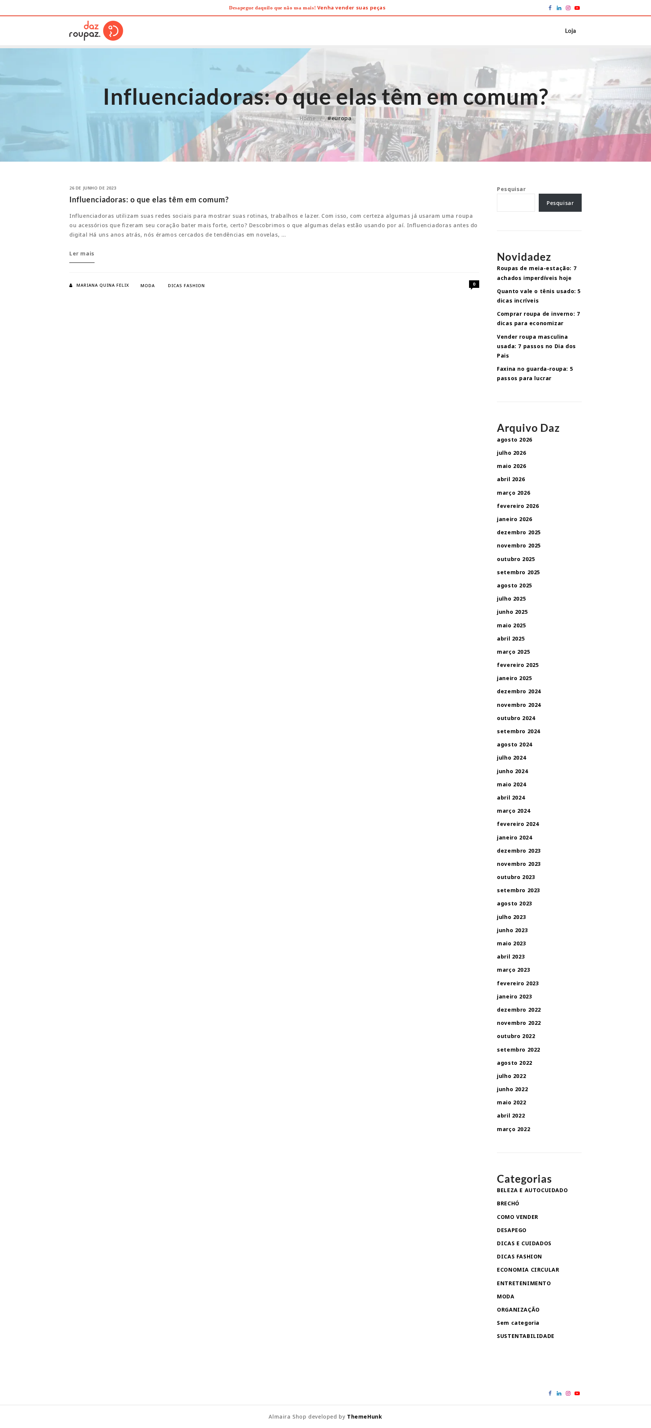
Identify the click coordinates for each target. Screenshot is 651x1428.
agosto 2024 (514, 744)
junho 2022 (512, 1089)
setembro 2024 (518, 731)
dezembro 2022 (519, 1009)
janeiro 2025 (514, 678)
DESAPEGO (512, 1230)
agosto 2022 (514, 1062)
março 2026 (513, 492)
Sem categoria (518, 1322)
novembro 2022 (519, 1022)
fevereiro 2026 (518, 505)
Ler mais (82, 256)
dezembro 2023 (519, 850)
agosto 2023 (514, 903)
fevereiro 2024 (518, 823)
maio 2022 (511, 1102)
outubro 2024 (516, 718)
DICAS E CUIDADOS (524, 1243)
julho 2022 (511, 1075)
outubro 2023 (516, 877)
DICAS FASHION (186, 285)
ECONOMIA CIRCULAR (528, 1269)
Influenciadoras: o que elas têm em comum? (149, 199)
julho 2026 (511, 452)
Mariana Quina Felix (102, 285)
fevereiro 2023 (518, 983)
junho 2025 (512, 611)
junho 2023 (512, 930)
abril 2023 (511, 956)
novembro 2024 (519, 704)
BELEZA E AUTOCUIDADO (532, 1190)
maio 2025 (511, 625)
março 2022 (513, 1129)
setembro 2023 (518, 890)
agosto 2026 (514, 439)
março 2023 (513, 969)
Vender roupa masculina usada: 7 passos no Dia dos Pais (536, 346)
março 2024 (513, 810)
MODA (148, 285)
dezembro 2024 (519, 691)
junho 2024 (512, 771)
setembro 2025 (518, 572)
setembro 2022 (518, 1049)
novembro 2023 (519, 863)
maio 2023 (511, 943)
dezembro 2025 (519, 532)
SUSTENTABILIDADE (526, 1335)
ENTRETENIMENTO (524, 1283)
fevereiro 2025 (518, 664)
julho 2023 (511, 916)
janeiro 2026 (514, 519)
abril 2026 (511, 479)
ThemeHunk (364, 1416)
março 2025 (513, 651)
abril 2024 (511, 797)
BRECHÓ (508, 1203)
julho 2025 (511, 598)
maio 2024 (511, 784)
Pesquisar (511, 189)
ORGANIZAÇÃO (518, 1309)
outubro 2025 (516, 559)
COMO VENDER (517, 1216)
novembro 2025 (519, 545)
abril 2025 (511, 638)
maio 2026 (511, 465)
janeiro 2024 (514, 837)
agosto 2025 (514, 585)
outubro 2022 (516, 1036)
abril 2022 (511, 1115)
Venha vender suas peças (351, 7)
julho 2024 (511, 757)
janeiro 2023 (514, 996)
